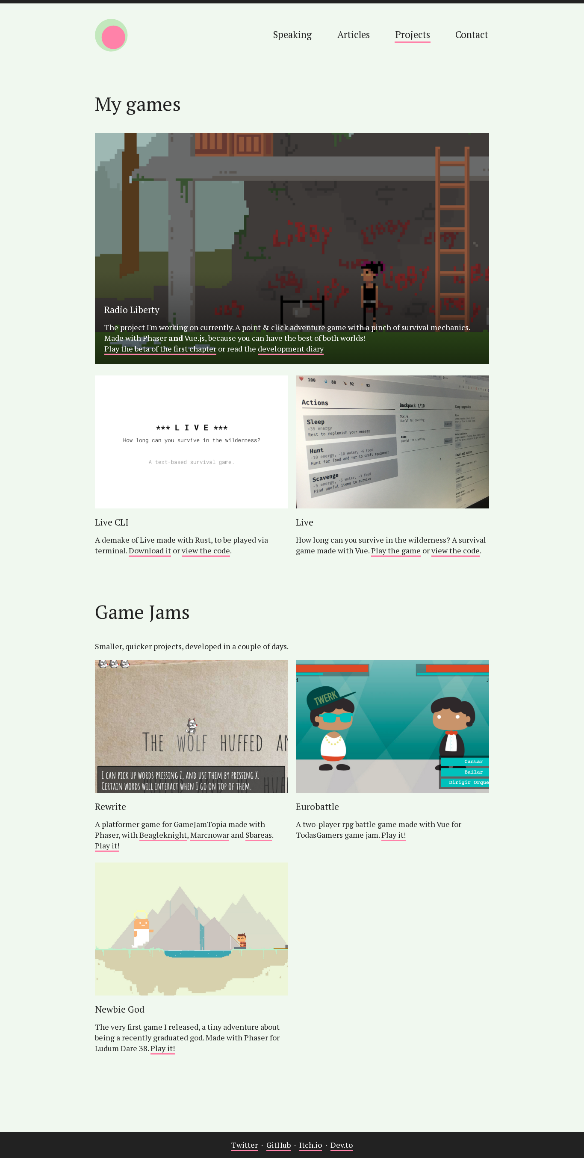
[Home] (111, 36)
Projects (412, 34)
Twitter (244, 1145)
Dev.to (341, 1145)
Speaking (292, 34)
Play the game (396, 550)
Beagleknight (163, 835)
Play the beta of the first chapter (160, 348)
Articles (353, 34)
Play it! (107, 845)
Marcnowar (209, 835)
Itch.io (310, 1145)
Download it (150, 550)
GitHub (278, 1145)
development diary (291, 348)
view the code (206, 550)
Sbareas (258, 835)
